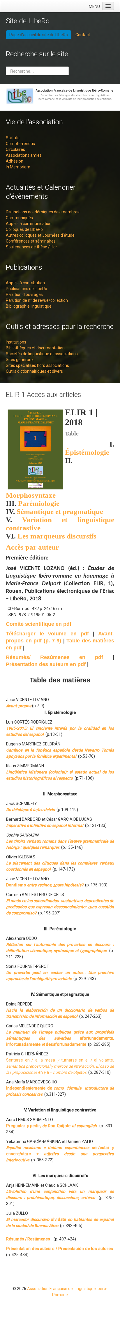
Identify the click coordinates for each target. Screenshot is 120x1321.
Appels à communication (29, 223)
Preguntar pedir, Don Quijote (51, 1125)
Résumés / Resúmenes (28, 1239)
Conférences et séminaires (31, 241)
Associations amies (24, 155)
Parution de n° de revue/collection (37, 300)
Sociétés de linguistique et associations (42, 353)
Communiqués (19, 217)
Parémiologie (38, 503)
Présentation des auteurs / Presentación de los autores (59, 1248)
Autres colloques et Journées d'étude (40, 235)
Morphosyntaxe (31, 495)
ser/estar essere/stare (60, 1153)
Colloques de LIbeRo (24, 229)
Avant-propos (18, 705)
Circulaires (15, 149)
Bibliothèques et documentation (35, 348)
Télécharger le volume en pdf (47, 634)
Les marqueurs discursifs (56, 536)
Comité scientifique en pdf (38, 624)
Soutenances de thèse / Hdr (31, 247)
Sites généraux (19, 359)
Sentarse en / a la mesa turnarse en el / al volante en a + (60, 1066)
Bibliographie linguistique (29, 306)
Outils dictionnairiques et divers (34, 371)
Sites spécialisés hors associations (37, 365)
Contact (82, 34)
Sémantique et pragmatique (60, 511)
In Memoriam (18, 167)
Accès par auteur (32, 547)
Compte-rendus (20, 143)
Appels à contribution (25, 282)
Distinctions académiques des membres (43, 212)
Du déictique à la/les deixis (30, 809)
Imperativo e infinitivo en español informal (44, 825)
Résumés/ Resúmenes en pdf (54, 657)
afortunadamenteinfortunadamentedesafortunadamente (60, 1038)
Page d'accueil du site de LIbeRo (38, 34)
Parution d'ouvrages (24, 294)
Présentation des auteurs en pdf (46, 664)
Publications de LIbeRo (26, 288)
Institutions (16, 342)
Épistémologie (87, 452)
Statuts (13, 137)
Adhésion (14, 161)
